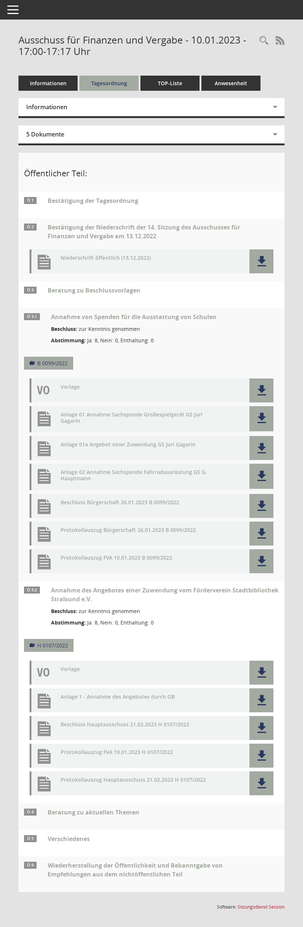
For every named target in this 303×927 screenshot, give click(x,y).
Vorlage (70, 387)
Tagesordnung (109, 83)
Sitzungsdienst (261, 907)
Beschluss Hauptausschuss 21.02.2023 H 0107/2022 (125, 725)
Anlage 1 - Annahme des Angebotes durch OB (118, 697)
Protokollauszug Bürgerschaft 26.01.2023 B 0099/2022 (128, 530)
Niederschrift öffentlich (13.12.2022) (106, 258)
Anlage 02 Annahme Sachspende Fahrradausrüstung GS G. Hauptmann (134, 475)
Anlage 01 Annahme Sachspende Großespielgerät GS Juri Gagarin (131, 418)
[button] (261, 261)
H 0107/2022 (52, 645)
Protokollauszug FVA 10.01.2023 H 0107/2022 (117, 752)
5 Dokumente (45, 134)
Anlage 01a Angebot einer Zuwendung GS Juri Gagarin (128, 445)
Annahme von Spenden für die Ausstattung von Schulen (134, 317)
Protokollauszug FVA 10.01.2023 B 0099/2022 (116, 558)
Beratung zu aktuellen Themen (93, 812)
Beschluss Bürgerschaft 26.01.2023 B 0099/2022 (120, 502)
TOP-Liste (170, 83)
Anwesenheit (231, 83)
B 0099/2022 (52, 363)
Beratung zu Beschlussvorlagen (94, 290)
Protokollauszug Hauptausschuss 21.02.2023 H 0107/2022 (133, 780)
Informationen (48, 83)
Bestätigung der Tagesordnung (93, 201)
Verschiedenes (69, 839)
